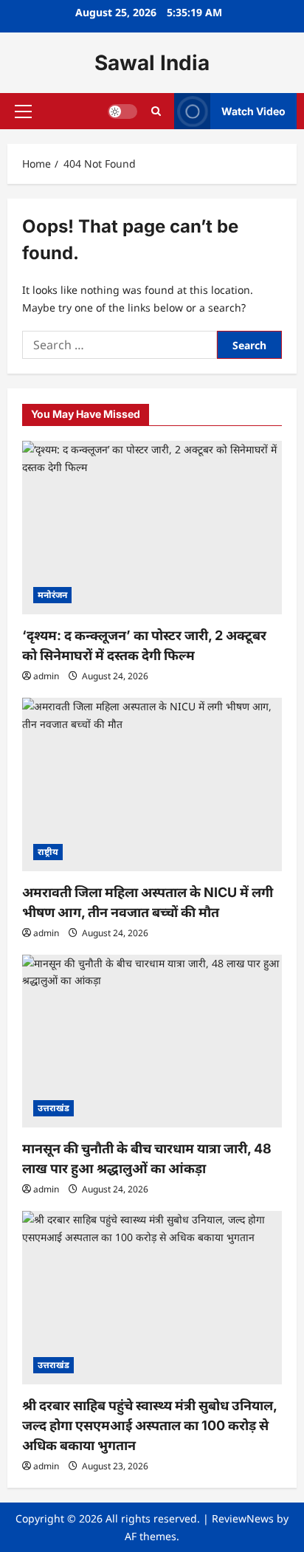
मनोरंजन (52, 594)
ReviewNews (243, 1518)
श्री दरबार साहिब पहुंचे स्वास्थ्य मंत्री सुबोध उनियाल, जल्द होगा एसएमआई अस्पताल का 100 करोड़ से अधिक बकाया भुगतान (149, 1425)
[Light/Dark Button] (122, 111)
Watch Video (253, 111)
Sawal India (152, 62)
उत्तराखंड (53, 1108)
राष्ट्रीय (48, 851)
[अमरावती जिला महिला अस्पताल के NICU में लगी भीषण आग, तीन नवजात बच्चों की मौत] (152, 784)
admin (46, 676)
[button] (23, 111)
